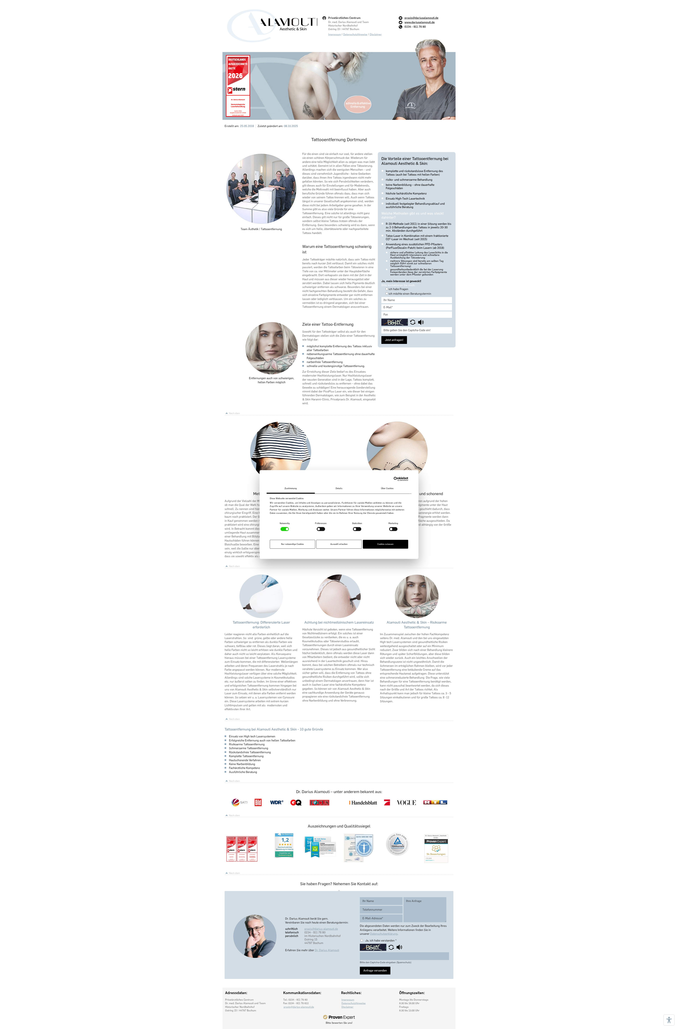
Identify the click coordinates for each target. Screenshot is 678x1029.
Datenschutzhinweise (355, 34)
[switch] (321, 529)
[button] (413, 322)
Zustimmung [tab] (291, 488)
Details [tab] (339, 488)
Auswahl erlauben (339, 544)
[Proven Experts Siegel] (339, 1017)
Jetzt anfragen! (394, 340)
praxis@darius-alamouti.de (321, 929)
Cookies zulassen (385, 544)
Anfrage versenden (375, 970)
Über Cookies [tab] (387, 488)
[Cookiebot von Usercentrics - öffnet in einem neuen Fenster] (392, 479)
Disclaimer (376, 34)
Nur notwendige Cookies (292, 544)
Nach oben (234, 413)
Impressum (334, 34)
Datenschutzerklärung (383, 933)
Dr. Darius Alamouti (327, 950)
